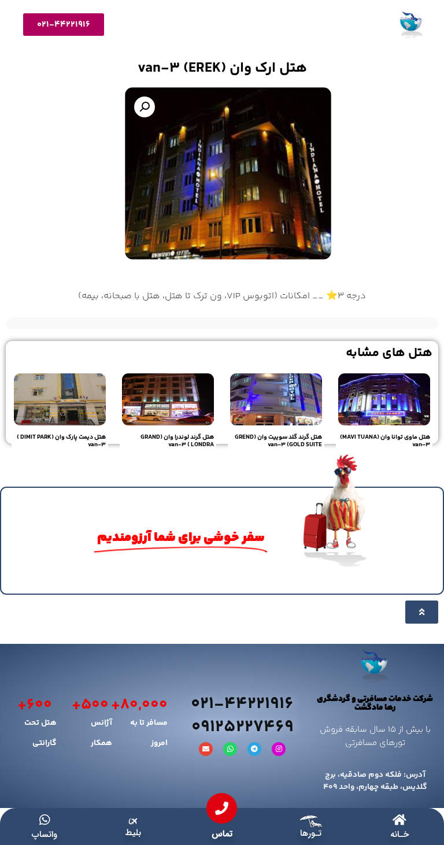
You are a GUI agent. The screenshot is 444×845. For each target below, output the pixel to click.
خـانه (399, 835)
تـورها (310, 833)
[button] (144, 107)
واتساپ (44, 835)
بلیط (133, 833)
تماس (222, 834)
